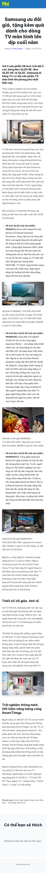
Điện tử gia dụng (21, 800)
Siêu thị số (21, 803)
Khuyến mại (34, 800)
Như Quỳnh (18, 48)
